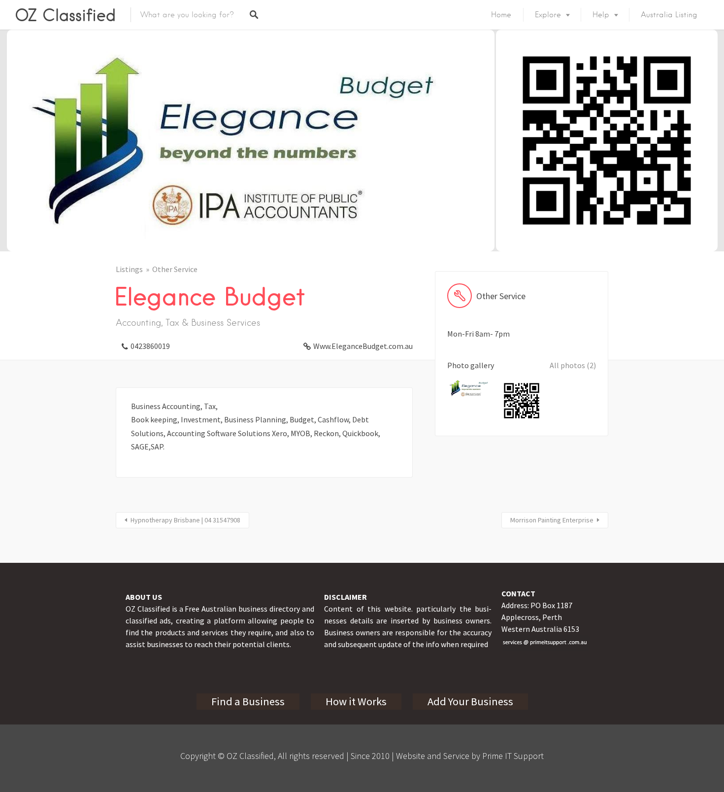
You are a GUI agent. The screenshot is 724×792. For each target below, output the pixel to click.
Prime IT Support (513, 755)
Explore (548, 14)
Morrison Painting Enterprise (551, 520)
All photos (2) (573, 365)
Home (501, 14)
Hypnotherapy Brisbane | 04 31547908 (185, 520)
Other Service (174, 269)
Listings (129, 269)
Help (600, 14)
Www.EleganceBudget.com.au (363, 346)
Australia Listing (669, 14)
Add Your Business (470, 701)
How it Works (356, 701)
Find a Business (248, 701)
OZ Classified (65, 15)
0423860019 (150, 346)
